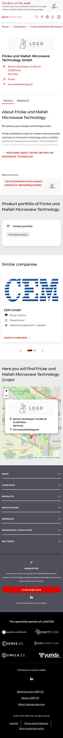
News (5, 474)
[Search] (36, 17)
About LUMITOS (30, 697)
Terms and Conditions (36, 723)
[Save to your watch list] (52, 17)
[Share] (42, 17)
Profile (8, 100)
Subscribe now (31, 589)
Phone (11, 79)
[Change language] (47, 17)
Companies (8, 485)
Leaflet (40, 457)
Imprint (14, 723)
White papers (10, 507)
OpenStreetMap (53, 457)
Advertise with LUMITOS (30, 691)
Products (23, 100)
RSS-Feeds (8, 541)
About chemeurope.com (31, 704)
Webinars (8, 519)
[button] (31, 437)
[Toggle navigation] (59, 17)
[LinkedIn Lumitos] (31, 679)
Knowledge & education (17, 530)
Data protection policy (31, 728)
